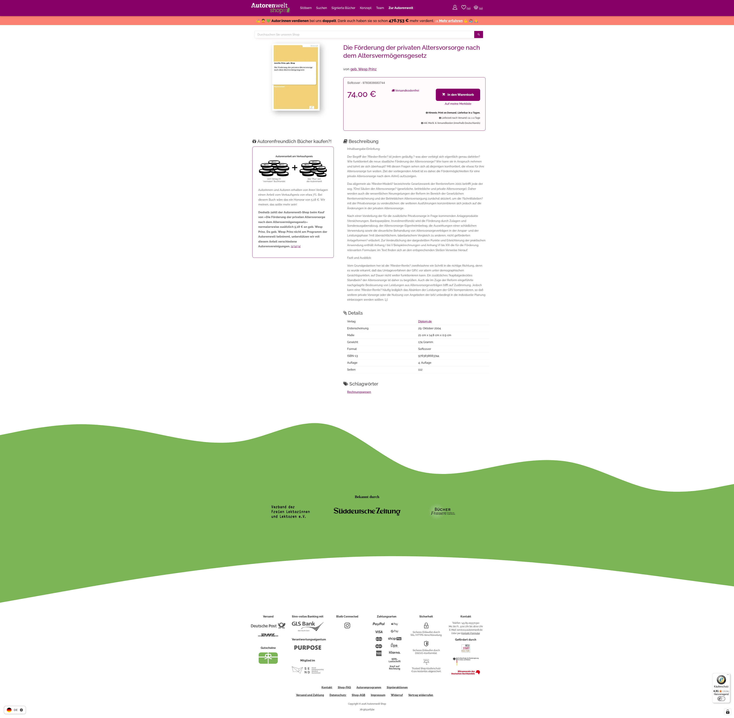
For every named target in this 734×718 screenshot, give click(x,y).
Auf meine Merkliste (458, 103)
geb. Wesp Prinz (363, 69)
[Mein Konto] (455, 8)
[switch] (721, 698)
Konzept (366, 8)
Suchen (321, 8)
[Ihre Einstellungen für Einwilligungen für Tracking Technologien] (727, 711)
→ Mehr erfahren (449, 21)
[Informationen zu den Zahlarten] (379, 625)
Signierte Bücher (343, 8)
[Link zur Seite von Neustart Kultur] (466, 652)
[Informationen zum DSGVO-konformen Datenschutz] (426, 645)
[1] (292, 246)
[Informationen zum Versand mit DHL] (268, 636)
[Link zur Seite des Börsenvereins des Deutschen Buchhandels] (465, 673)
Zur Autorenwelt (401, 8)
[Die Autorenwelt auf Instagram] (347, 627)
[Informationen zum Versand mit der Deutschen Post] (268, 627)
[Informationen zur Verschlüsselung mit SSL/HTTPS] (426, 627)
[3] (299, 246)
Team (380, 8)
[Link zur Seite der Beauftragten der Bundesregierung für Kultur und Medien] (466, 667)
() (468, 8)
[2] (295, 246)
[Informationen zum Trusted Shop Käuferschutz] (426, 663)
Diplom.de (425, 321)
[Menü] (728, 675)
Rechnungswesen (359, 392)
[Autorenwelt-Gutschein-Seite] (268, 662)
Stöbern (306, 8)
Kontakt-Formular (470, 633)
